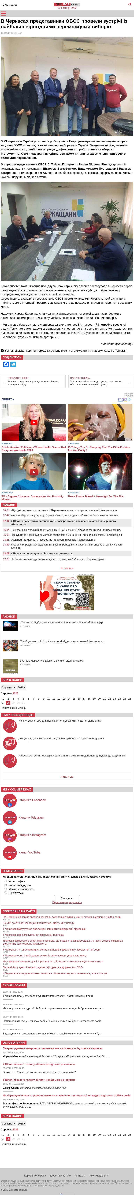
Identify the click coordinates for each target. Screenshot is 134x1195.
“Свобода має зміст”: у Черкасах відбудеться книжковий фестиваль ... (62, 641)
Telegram (121, 350)
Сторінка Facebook (32, 800)
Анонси (9, 616)
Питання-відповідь (18, 715)
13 (63, 698)
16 (79, 698)
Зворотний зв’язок (60, 1175)
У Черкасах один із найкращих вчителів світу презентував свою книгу (44, 955)
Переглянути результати (67, 902)
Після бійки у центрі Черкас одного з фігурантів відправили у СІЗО (43, 967)
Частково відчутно (20, 885)
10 (48, 698)
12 (58, 698)
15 (74, 698)
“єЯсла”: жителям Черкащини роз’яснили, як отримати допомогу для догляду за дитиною (71, 755)
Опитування (13, 871)
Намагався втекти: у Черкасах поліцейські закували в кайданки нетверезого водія (52, 1020)
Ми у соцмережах (17, 789)
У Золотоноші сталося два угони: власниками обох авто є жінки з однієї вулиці (96, 383)
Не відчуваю (16, 892)
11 (53, 698)
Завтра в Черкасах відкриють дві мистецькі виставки (51, 660)
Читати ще (67, 776)
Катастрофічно (17, 881)
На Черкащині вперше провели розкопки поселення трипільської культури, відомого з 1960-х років (62, 916)
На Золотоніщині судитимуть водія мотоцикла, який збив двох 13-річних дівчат (58, 559)
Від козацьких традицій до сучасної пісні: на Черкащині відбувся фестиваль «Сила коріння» (66, 529)
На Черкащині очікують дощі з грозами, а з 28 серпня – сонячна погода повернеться (53, 961)
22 (109, 698)
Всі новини (67, 568)
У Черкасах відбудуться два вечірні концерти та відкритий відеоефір (61, 622)
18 (89, 698)
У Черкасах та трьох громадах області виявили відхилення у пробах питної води (51, 949)
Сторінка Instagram (32, 835)
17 (84, 698)
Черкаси (11, 5)
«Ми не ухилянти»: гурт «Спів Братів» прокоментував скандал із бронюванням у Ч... (53, 1008)
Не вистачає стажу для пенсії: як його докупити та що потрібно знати (59, 720)
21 (104, 698)
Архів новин (12, 679)
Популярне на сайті (19, 911)
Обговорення (14, 1042)
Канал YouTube (29, 852)
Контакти (80, 1175)
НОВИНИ (9, 504)
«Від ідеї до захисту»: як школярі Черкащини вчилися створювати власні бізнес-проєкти (64, 510)
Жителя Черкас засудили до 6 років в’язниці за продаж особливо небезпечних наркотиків (64, 515)
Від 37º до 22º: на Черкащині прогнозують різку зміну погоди (38, 922)
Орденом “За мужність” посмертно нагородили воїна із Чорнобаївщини (53, 539)
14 (69, 698)
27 (3, 702)
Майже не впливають (21, 889)
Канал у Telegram (31, 817)
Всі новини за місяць (13, 707)
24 (119, 698)
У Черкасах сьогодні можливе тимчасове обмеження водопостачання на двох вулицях (55, 973)
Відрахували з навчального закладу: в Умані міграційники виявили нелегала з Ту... (52, 1033)
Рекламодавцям (98, 1175)
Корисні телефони (35, 1175)
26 (129, 698)
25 (124, 698)
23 (114, 698)
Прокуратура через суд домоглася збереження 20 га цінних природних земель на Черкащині (66, 534)
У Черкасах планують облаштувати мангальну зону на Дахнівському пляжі (48, 995)
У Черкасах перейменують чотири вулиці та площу (33, 934)
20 (99, 698)
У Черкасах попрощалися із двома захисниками (41, 553)
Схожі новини (14, 985)
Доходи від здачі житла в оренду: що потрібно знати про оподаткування (61, 738)
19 (94, 698)
